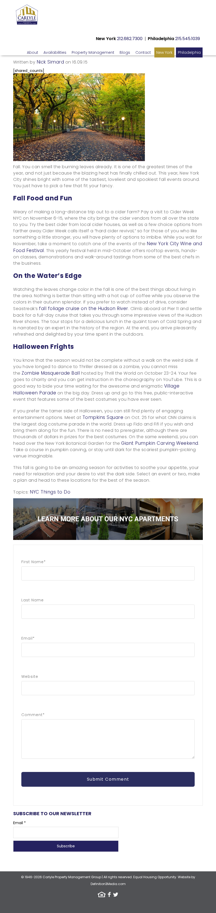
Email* (28, 638)
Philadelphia (189, 52)
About (32, 52)
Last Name (32, 600)
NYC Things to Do (50, 492)
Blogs (125, 52)
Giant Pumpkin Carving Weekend (159, 443)
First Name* (33, 561)
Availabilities (54, 52)
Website (29, 676)
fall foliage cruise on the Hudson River (83, 308)
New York (164, 52)
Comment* (33, 714)
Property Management (93, 52)
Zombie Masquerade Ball (51, 373)
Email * (19, 822)
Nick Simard (50, 62)
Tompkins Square (103, 417)
